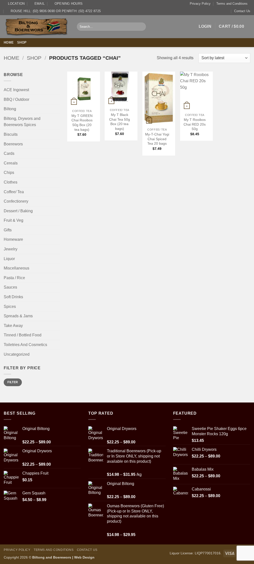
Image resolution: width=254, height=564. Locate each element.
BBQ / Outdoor (16, 99)
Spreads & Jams (18, 316)
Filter (12, 382)
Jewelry (10, 249)
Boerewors (13, 144)
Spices (10, 306)
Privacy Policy (200, 3)
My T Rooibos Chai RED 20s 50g (195, 124)
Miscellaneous (16, 268)
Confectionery (16, 201)
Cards (9, 153)
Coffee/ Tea (14, 192)
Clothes (10, 182)
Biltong (10, 109)
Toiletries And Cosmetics (25, 345)
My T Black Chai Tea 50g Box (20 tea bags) (119, 122)
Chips (9, 172)
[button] (205, 26)
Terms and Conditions (232, 3)
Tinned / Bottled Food (22, 335)
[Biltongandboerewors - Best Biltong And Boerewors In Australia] (36, 26)
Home (9, 42)
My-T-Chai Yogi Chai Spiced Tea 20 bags (157, 138)
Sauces (10, 287)
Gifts (8, 230)
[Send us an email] (247, 42)
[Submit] (141, 27)
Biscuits (11, 134)
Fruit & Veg (13, 220)
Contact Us (242, 11)
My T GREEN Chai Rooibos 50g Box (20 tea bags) (82, 123)
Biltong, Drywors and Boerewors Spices (22, 121)
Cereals (11, 163)
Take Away (13, 325)
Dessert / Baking (18, 211)
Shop (22, 42)
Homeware (13, 239)
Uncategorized (17, 354)
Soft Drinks (13, 297)
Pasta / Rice (14, 278)
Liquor (9, 259)
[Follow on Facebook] (241, 42)
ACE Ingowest (16, 90)
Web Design (84, 557)
